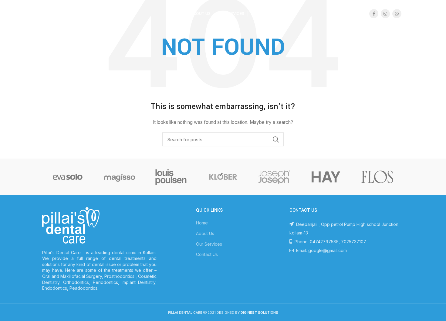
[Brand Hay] (326, 177)
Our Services (209, 244)
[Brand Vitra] (67, 177)
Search (275, 139)
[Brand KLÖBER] (222, 177)
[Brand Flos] (377, 177)
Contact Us (207, 254)
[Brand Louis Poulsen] (171, 177)
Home (202, 222)
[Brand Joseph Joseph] (274, 177)
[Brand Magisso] (119, 177)
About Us (205, 233)
